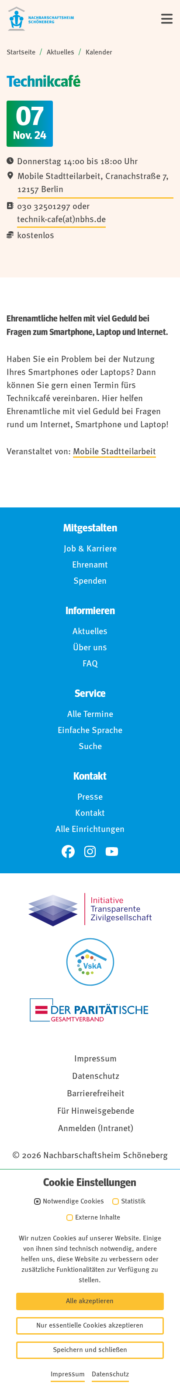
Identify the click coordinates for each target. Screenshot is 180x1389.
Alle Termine (90, 714)
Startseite (21, 52)
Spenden (90, 581)
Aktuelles (60, 52)
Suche (90, 747)
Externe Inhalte (97, 1217)
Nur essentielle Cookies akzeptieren (89, 1325)
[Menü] (166, 19)
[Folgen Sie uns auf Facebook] (68, 851)
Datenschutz (95, 1076)
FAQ (90, 664)
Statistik (133, 1201)
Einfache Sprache (90, 731)
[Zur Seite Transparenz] (90, 909)
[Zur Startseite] (41, 19)
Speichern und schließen (90, 1350)
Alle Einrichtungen (90, 829)
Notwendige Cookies (73, 1201)
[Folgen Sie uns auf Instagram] (90, 851)
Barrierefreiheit (96, 1094)
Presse (90, 797)
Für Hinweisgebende (95, 1111)
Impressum (95, 1059)
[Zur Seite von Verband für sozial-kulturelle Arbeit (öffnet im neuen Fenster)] (90, 962)
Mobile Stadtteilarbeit (114, 452)
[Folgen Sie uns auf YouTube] (111, 851)
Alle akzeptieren (90, 1301)
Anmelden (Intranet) (95, 1129)
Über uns (90, 648)
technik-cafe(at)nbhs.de (61, 220)
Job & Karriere (90, 549)
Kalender (99, 52)
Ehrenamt (90, 565)
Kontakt (90, 813)
